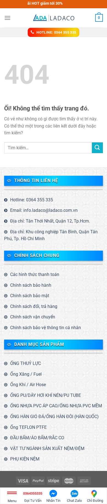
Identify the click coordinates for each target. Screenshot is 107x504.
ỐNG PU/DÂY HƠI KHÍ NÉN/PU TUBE (45, 395)
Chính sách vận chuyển (32, 316)
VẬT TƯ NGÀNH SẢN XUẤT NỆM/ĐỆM (47, 448)
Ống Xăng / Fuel (26, 374)
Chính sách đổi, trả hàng (33, 306)
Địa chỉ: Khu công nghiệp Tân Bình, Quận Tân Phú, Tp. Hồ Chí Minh (51, 235)
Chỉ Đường (95, 500)
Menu (12, 501)
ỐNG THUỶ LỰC (25, 363)
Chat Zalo (74, 500)
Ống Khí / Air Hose (28, 384)
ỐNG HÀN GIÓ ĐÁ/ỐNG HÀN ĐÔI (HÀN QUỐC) (54, 416)
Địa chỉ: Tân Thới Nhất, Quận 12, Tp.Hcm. (50, 221)
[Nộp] (97, 147)
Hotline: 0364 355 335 (31, 199)
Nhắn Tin (53, 500)
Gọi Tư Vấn (32, 497)
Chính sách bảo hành (30, 285)
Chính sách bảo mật (29, 295)
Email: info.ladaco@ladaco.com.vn (44, 210)
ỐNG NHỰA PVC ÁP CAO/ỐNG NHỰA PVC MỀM (56, 405)
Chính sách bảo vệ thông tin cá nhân (45, 327)
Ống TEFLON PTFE (28, 427)
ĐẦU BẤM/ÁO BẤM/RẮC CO (37, 437)
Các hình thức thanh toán (34, 274)
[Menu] (7, 18)
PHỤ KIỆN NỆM (25, 459)
